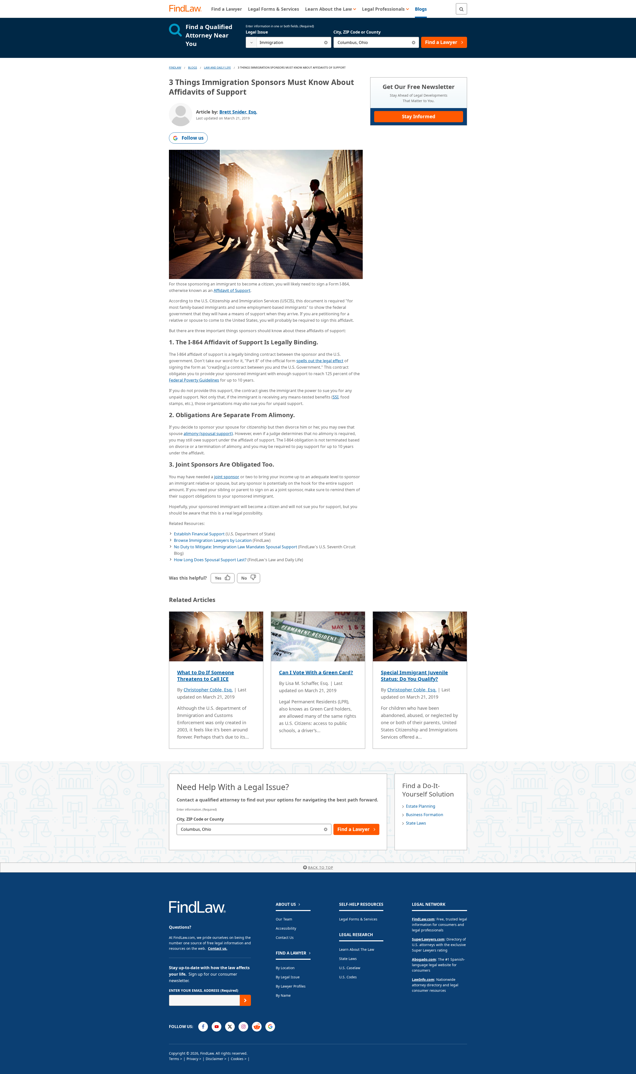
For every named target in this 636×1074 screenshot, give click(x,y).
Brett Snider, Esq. (238, 112)
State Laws (416, 823)
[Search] (461, 8)
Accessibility (286, 928)
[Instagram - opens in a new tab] (243, 1027)
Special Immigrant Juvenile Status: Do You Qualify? (414, 675)
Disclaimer (214, 1058)
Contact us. (217, 948)
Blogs (192, 67)
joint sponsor (226, 476)
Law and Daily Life (217, 67)
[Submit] (245, 1000)
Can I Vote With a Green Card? (316, 672)
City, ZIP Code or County (357, 32)
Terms (174, 1058)
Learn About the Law (356, 949)
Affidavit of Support (232, 290)
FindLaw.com (423, 919)
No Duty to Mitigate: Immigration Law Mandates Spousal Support (235, 547)
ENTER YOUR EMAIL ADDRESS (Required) (203, 990)
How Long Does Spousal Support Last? (210, 559)
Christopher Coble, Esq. (208, 690)
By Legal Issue (288, 977)
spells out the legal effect (319, 360)
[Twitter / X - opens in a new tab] (230, 1027)
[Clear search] (325, 42)
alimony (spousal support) (208, 433)
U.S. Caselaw (349, 967)
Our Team (284, 919)
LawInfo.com (423, 979)
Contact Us (285, 937)
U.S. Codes (348, 977)
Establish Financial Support (199, 534)
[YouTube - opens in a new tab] (216, 1027)
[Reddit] (257, 1027)
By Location (285, 967)
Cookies (237, 1058)
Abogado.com (424, 959)
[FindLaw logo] (187, 9)
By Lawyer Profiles (291, 986)
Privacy (192, 1058)
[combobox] (288, 42)
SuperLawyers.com (428, 939)
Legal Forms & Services (358, 919)
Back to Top (320, 867)
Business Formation (424, 814)
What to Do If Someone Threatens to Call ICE (205, 675)
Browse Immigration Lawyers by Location (213, 540)
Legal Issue (257, 32)
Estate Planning (420, 806)
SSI (335, 397)
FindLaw (175, 67)
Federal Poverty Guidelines (194, 380)
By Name (283, 995)
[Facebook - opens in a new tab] (203, 1027)
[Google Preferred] (270, 1027)
